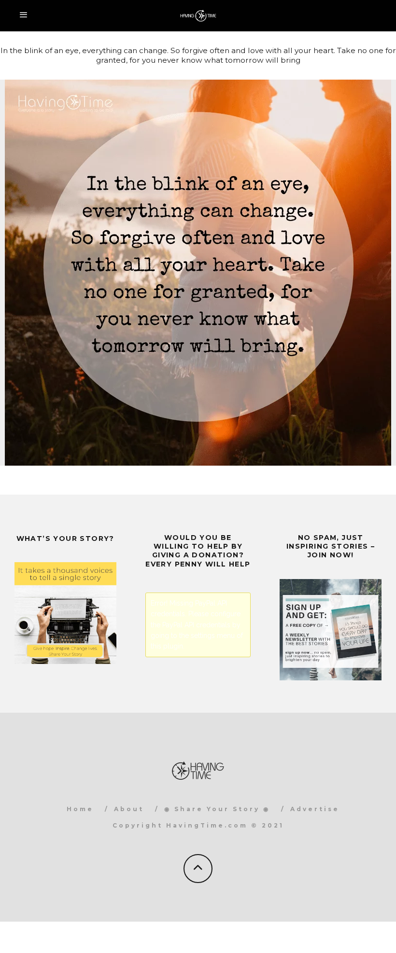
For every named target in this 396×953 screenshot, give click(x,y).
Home (80, 809)
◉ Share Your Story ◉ (217, 809)
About (129, 809)
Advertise (314, 809)
